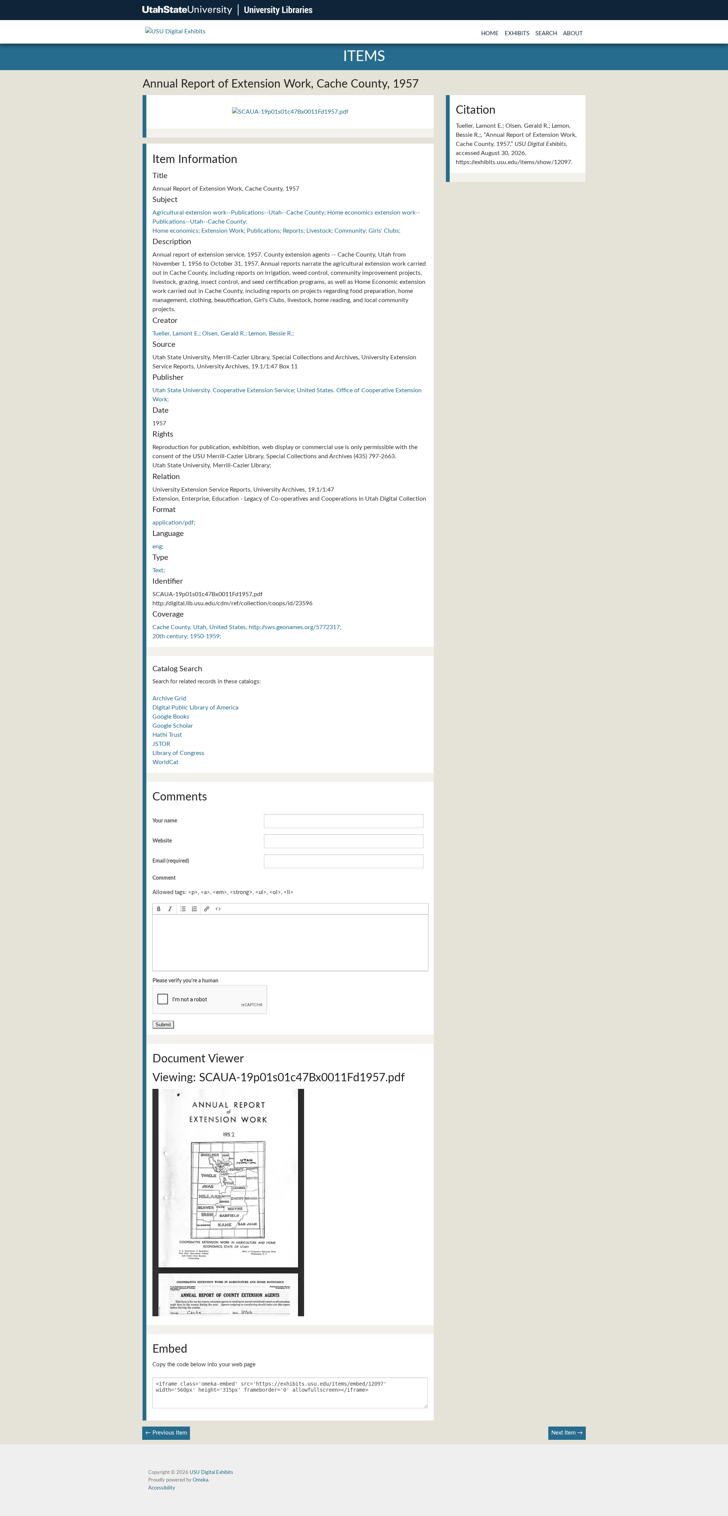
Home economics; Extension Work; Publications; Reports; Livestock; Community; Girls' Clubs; (276, 231)
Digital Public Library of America (195, 708)
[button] (159, 908)
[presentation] (159, 909)
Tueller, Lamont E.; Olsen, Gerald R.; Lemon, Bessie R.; (223, 333)
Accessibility (161, 1488)
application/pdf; (173, 523)
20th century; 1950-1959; (186, 636)
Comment (164, 878)
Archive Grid (169, 698)
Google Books (170, 717)
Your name (164, 821)
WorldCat (165, 762)
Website (162, 841)
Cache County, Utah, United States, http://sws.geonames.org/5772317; (246, 627)
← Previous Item (166, 1433)
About (573, 33)
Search (546, 33)
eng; (157, 546)
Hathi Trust (167, 735)
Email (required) (170, 861)
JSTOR (161, 744)
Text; (158, 570)
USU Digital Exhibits (211, 1472)
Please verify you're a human (185, 981)
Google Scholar (172, 726)
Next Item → (567, 1433)
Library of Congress (178, 753)
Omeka (200, 1480)
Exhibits (517, 33)
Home (490, 33)
